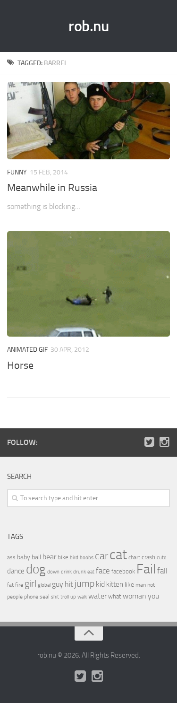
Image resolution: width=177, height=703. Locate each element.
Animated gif (27, 350)
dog (36, 569)
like (129, 585)
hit (69, 584)
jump (84, 583)
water (97, 595)
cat (118, 555)
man (140, 584)
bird (74, 558)
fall (162, 570)
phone (31, 596)
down (53, 572)
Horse (20, 365)
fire (19, 584)
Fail (146, 569)
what (114, 596)
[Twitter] (149, 442)
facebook (123, 571)
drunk (79, 572)
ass (11, 557)
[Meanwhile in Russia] (88, 120)
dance (16, 571)
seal (45, 596)
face (103, 570)
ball (36, 557)
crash (148, 557)
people (15, 596)
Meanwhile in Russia (52, 188)
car (101, 556)
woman (134, 595)
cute (162, 558)
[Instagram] (164, 442)
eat (90, 572)
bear (49, 556)
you (153, 595)
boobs (86, 557)
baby (23, 557)
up (73, 597)
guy (57, 584)
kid (100, 584)
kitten (114, 584)
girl (30, 583)
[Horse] (88, 284)
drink (66, 571)
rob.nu (88, 26)
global (44, 584)
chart (134, 557)
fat (10, 584)
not (151, 584)
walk (82, 597)
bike (63, 557)
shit (55, 596)
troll (64, 597)
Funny (17, 172)
